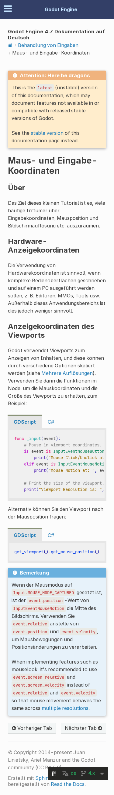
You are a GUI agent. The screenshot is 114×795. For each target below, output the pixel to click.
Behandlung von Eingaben (48, 45)
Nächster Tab (81, 728)
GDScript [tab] (25, 422)
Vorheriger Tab (34, 728)
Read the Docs (68, 784)
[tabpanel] (57, 464)
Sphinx (43, 778)
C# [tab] (51, 422)
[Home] (10, 45)
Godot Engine (61, 9)
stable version (47, 133)
